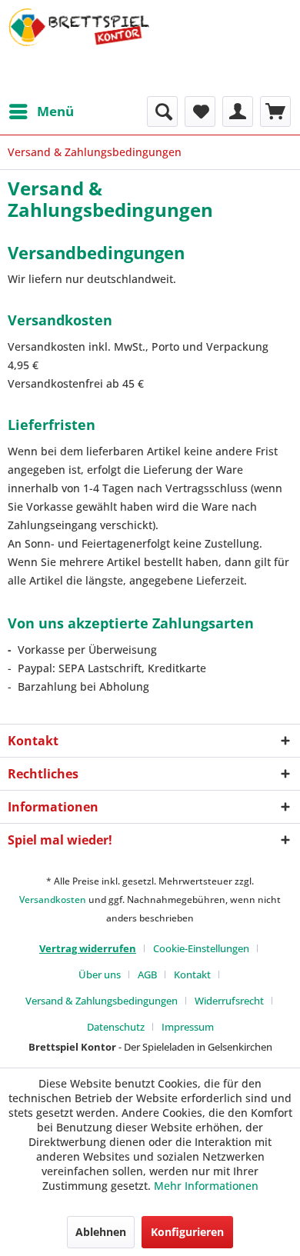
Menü (55, 111)
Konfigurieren (187, 1231)
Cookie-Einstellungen (201, 948)
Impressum (188, 1027)
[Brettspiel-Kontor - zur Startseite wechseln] (79, 48)
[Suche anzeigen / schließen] (162, 111)
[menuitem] (41, 111)
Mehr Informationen (206, 1185)
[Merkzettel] (200, 111)
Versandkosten (52, 899)
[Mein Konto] (237, 111)
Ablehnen (100, 1231)
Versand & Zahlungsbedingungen (101, 1001)
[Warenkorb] (275, 111)
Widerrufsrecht (229, 1001)
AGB (147, 974)
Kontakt (192, 974)
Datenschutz (116, 1027)
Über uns (99, 974)
